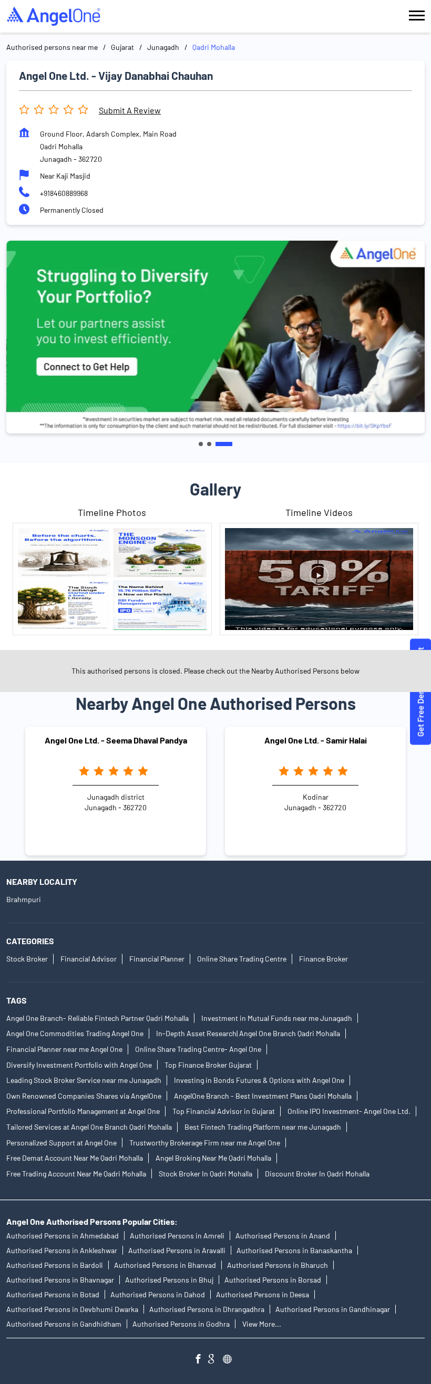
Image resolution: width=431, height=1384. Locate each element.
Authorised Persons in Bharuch (277, 1265)
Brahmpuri (23, 899)
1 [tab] (201, 444)
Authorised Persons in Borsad (272, 1279)
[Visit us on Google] (215, 1360)
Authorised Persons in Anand (282, 1235)
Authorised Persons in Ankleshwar (61, 1250)
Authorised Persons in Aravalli (176, 1250)
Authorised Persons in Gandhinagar (332, 1309)
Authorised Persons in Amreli (177, 1235)
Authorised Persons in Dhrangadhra (206, 1309)
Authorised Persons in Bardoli (54, 1265)
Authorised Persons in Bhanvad (165, 1265)
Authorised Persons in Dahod (157, 1294)
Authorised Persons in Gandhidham (63, 1323)
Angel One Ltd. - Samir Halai (315, 740)
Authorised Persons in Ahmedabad (62, 1235)
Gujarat (122, 47)
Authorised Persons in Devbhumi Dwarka (72, 1309)
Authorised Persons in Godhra (181, 1323)
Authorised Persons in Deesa (262, 1294)
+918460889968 (64, 193)
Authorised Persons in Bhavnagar (60, 1279)
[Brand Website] (230, 1360)
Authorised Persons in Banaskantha (294, 1250)
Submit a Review (130, 110)
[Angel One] (53, 16)
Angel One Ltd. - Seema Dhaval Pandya (116, 740)
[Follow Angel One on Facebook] (200, 1360)
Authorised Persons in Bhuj (169, 1279)
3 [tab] (224, 444)
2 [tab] (209, 444)
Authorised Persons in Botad (52, 1294)
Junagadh (163, 47)
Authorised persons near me (52, 47)
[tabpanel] (215, 337)
